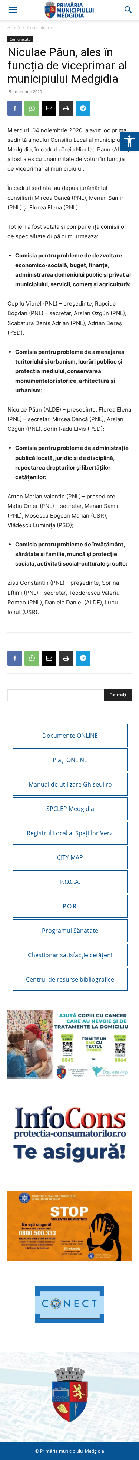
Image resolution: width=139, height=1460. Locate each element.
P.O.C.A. (70, 882)
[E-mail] (49, 108)
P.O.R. (70, 906)
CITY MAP (70, 857)
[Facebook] (14, 108)
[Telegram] (83, 108)
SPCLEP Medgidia (70, 809)
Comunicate (39, 27)
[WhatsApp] (31, 108)
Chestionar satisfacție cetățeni (70, 955)
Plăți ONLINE (70, 760)
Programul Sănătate (70, 931)
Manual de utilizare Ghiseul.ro (70, 784)
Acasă (13, 27)
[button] (129, 141)
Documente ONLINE (70, 735)
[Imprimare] (66, 108)
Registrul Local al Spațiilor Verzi (70, 833)
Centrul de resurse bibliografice (70, 979)
